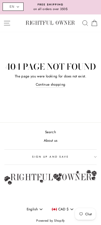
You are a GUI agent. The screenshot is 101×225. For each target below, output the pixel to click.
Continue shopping (51, 84)
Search (50, 131)
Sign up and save (50, 157)
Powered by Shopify (50, 220)
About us (50, 140)
